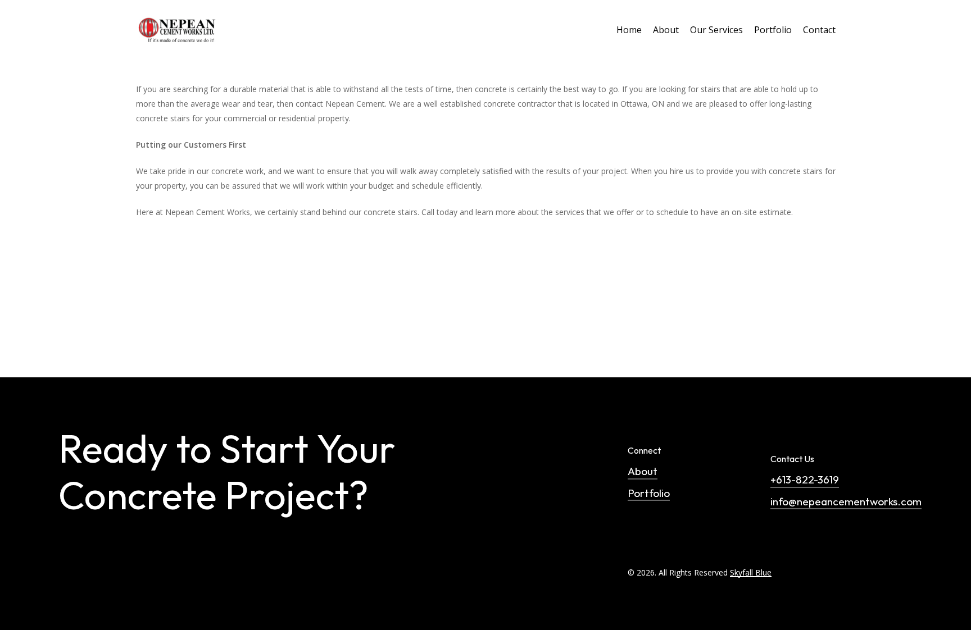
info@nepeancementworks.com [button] (846, 501)
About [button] (642, 471)
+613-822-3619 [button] (804, 479)
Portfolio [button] (649, 493)
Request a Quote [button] (130, 615)
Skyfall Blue (751, 572)
